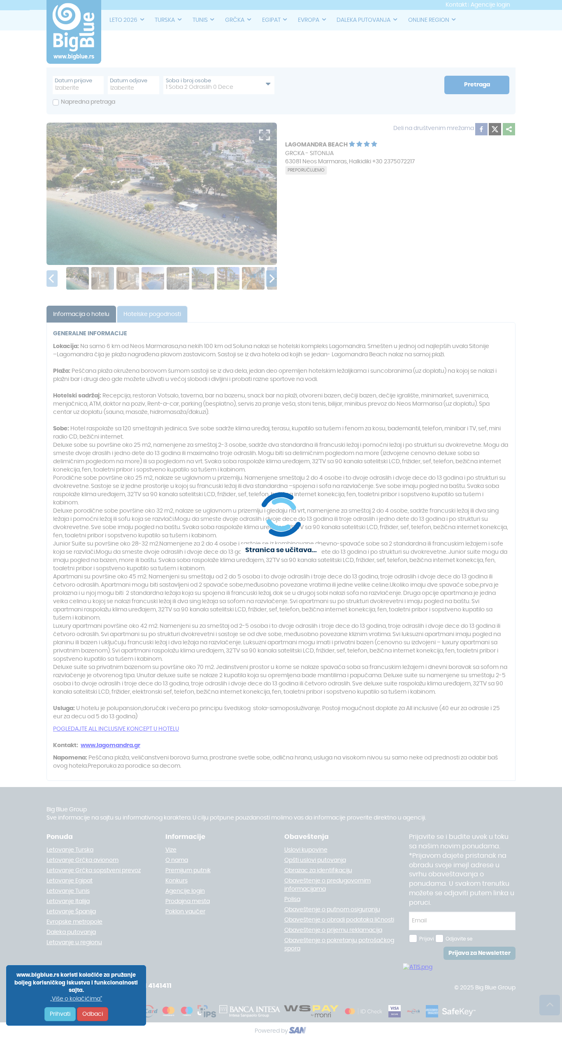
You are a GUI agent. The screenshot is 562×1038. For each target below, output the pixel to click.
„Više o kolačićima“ (76, 999)
